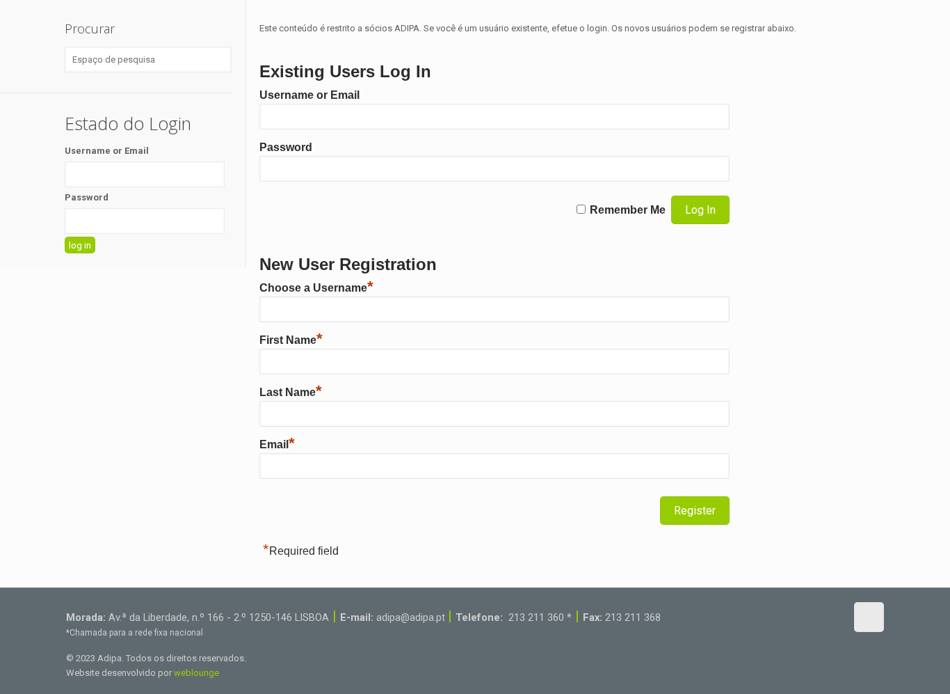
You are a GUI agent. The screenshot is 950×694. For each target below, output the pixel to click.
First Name (291, 340)
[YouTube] (795, 616)
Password (285, 147)
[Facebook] (776, 616)
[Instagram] (833, 616)
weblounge (196, 673)
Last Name (290, 392)
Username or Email (309, 95)
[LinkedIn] (814, 616)
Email (277, 444)
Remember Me (628, 210)
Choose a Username (316, 288)
